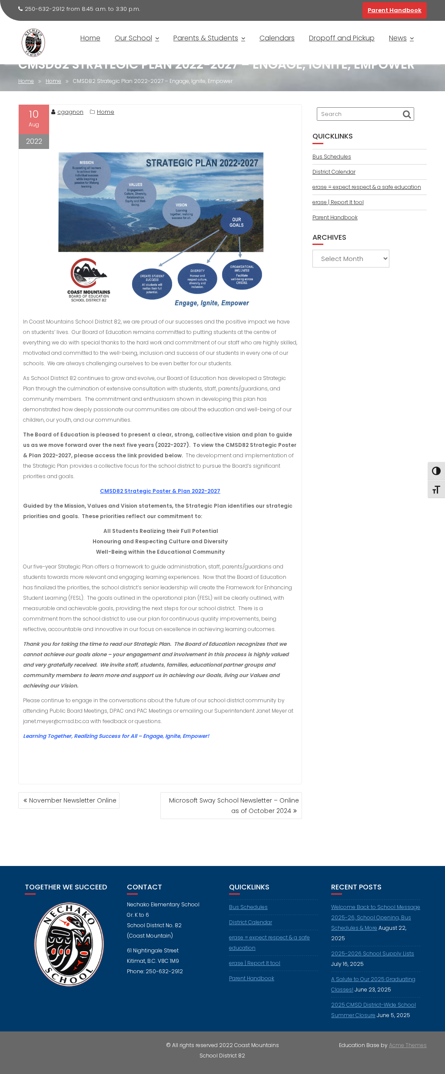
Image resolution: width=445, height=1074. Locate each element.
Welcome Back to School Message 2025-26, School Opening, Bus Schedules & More (375, 917)
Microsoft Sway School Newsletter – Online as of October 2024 (234, 805)
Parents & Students (205, 38)
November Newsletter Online (72, 800)
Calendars (277, 38)
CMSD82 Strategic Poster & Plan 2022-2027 (160, 491)
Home (90, 38)
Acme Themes (408, 1045)
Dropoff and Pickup (342, 38)
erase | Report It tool (338, 202)
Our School (133, 38)
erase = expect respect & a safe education (366, 187)
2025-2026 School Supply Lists (372, 953)
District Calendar (333, 171)
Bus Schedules (331, 156)
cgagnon (70, 112)
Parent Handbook (395, 10)
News (398, 38)
